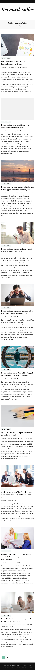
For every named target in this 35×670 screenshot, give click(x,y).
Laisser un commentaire (28, 131)
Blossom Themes (15, 667)
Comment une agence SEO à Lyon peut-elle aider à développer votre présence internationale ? (16, 557)
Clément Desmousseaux (9, 624)
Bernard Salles (17, 9)
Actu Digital (6, 58)
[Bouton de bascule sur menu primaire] (17, 17)
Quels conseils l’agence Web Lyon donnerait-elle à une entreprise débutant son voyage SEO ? (17, 494)
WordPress (29, 667)
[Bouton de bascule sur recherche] (32, 1)
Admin (4, 67)
